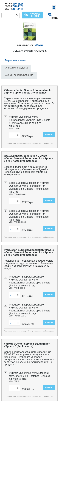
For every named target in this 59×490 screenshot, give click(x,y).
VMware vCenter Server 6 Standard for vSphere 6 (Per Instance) (27, 345)
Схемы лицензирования (19, 75)
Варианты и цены (15, 60)
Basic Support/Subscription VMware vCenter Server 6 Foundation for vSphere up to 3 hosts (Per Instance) (28, 158)
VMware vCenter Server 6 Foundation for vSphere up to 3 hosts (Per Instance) (28, 91)
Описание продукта (16, 67)
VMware (39, 45)
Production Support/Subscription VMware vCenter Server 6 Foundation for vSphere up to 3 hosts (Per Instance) (29, 252)
